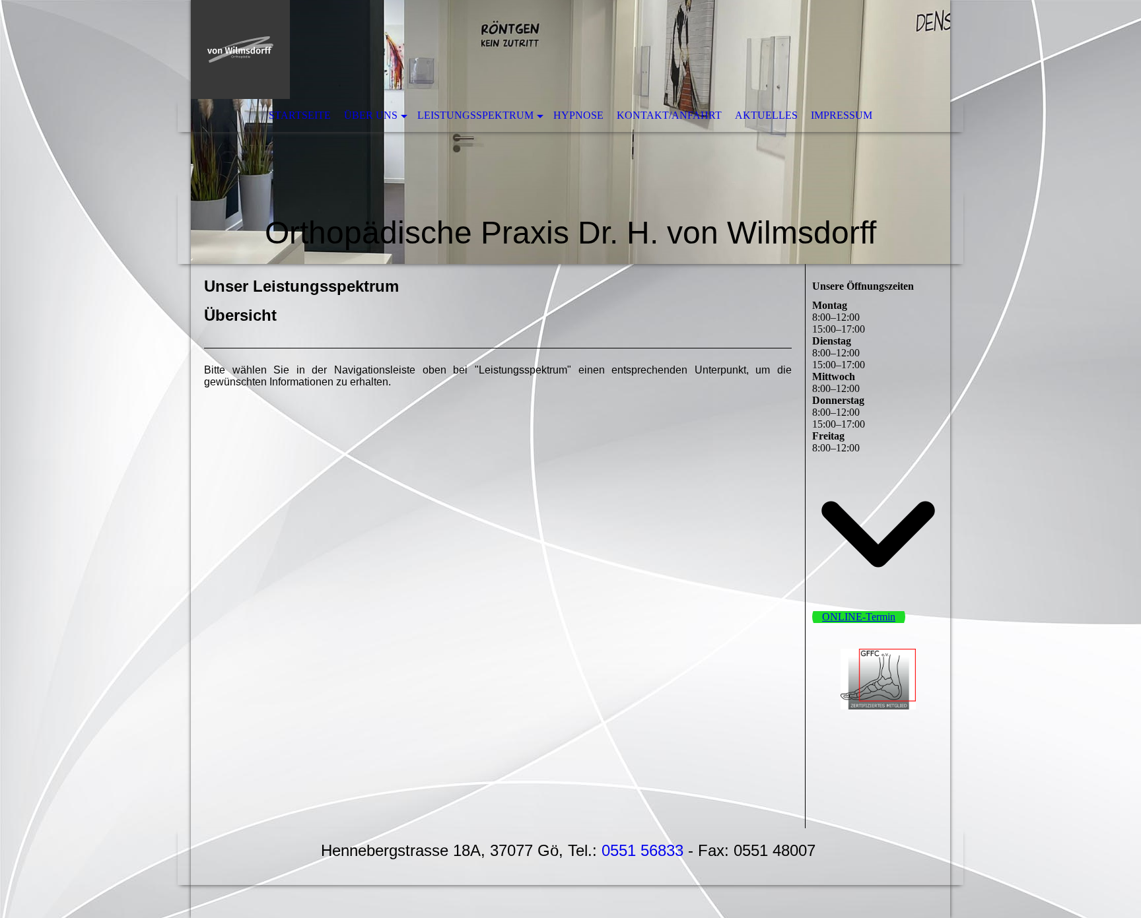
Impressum (841, 115)
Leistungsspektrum (475, 115)
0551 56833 (642, 850)
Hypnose (578, 115)
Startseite (300, 115)
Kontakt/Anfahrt (669, 115)
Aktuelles (766, 115)
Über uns (371, 115)
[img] (570, 132)
